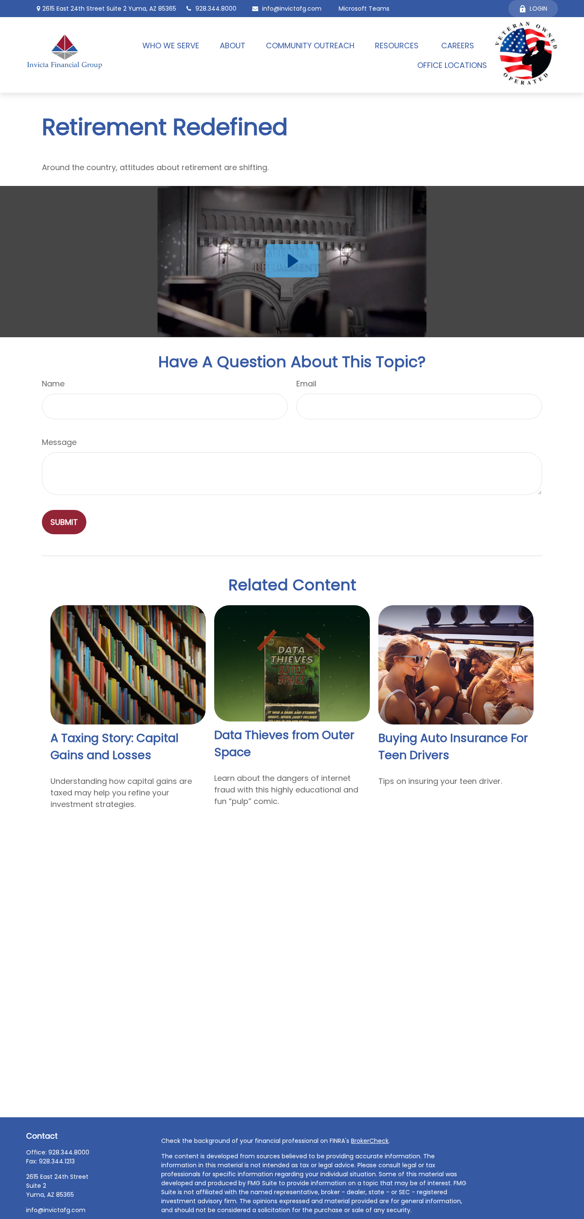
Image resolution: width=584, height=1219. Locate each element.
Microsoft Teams (364, 8)
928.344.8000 (215, 8)
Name (53, 383)
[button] (171, 45)
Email (306, 383)
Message (59, 442)
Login (538, 8)
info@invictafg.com (291, 8)
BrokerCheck (370, 1141)
